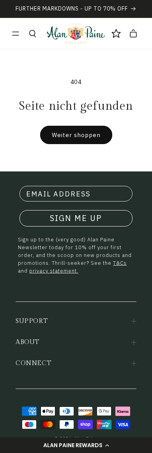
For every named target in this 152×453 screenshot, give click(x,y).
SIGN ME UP (76, 218)
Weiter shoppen (76, 135)
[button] (76, 445)
